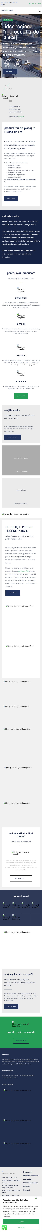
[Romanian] (3, 2)
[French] (14, 2)
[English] (7, 2)
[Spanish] (3, 5)
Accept (21, 1222)
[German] (11, 2)
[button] (39, 11)
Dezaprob (21, 1227)
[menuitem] (30, 1172)
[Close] (38, 1198)
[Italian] (17, 2)
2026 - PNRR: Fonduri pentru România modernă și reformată (11, 1180)
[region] (21, 1214)
